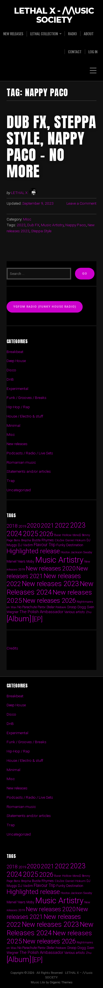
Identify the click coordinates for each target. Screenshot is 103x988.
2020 (33, 525)
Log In (93, 51)
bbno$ (77, 535)
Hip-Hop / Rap (18, 407)
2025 (30, 534)
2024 (14, 534)
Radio (72, 33)
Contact (75, 51)
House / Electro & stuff (25, 416)
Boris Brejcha (22, 540)
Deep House (16, 360)
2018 (12, 526)
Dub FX (33, 225)
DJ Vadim (25, 545)
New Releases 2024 (50, 588)
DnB (10, 379)
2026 (46, 534)
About (89, 33)
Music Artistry (52, 225)
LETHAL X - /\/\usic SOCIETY (54, 16)
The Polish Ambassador (41, 611)
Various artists (74, 612)
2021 (47, 525)
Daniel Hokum (75, 540)
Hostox (65, 552)
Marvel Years (16, 561)
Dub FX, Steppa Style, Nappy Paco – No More (51, 146)
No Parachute (27, 607)
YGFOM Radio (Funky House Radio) (44, 306)
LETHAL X (19, 192)
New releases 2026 (49, 600)
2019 (22, 526)
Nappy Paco (75, 225)
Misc (27, 219)
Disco (11, 370)
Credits (12, 648)
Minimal (13, 425)
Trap (11, 480)
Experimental (17, 388)
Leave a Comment (81, 203)
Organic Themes (61, 982)
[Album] (19, 618)
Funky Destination (69, 545)
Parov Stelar (46, 607)
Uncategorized (19, 490)
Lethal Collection (44, 33)
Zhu (88, 612)
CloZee (60, 540)
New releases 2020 (51, 568)
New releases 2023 (50, 584)
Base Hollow (63, 535)
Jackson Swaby (81, 552)
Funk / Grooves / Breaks (26, 397)
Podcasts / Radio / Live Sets (30, 453)
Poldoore (60, 607)
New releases (13, 33)
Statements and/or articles (29, 471)
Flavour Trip (44, 544)
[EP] (37, 619)
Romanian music (21, 462)
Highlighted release (33, 551)
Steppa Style (41, 231)
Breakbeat (15, 351)
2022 (62, 525)
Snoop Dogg (76, 607)
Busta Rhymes (43, 540)
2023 (21, 225)
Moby (30, 561)
